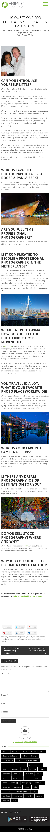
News (40, 637)
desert (19, 760)
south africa (7, 791)
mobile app (18, 774)
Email (4, 703)
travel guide (18, 796)
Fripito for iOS (18, 742)
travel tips (29, 796)
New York (6, 778)
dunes (23, 765)
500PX (26, 546)
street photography (21, 791)
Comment (5, 673)
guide (31, 765)
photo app (14, 783)
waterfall (6, 800)
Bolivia (24, 756)
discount (6, 765)
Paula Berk (23, 639)
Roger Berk (31, 639)
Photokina (8, 346)
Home (2, 30)
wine (14, 800)
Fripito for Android (30, 742)
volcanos (39, 796)
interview (9, 639)
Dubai (15, 765)
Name (4, 695)
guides (39, 765)
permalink (4, 641)
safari (35, 787)
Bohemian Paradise (38, 751)
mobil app (6, 774)
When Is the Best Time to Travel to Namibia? (37, 649)
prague (27, 787)
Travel (34, 791)
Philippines (37, 778)
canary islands (8, 760)
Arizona (5, 751)
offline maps (17, 778)
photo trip (17, 787)
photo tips (6, 787)
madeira (42, 769)
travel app (6, 796)
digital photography (31, 760)
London (33, 769)
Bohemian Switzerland (10, 756)
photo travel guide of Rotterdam (28, 596)
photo (5, 783)
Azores (14, 751)
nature (39, 774)
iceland (5, 769)
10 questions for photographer (16, 30)
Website (4, 711)
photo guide (39, 783)
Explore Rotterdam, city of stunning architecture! (12, 650)
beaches (24, 751)
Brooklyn (34, 756)
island (24, 769)
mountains (29, 774)
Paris (27, 778)
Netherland (16, 639)
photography (26, 783)
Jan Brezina (23, 35)
